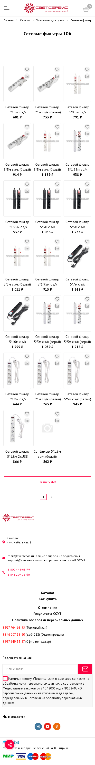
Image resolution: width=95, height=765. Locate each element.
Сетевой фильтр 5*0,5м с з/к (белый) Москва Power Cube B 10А (77, 110)
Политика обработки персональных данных (47, 620)
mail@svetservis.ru (21, 556)
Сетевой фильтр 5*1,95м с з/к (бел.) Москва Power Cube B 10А (47, 282)
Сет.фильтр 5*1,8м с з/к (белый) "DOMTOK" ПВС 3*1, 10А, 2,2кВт (47, 454)
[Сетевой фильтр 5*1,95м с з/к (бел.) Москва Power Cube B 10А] (47, 256)
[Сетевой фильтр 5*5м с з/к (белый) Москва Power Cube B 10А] (47, 141)
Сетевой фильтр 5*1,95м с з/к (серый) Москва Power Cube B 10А (77, 167)
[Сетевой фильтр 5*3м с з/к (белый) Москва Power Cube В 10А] (17, 256)
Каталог (47, 593)
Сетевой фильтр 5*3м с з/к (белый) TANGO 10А (47, 397)
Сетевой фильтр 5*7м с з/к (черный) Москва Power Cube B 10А (77, 282)
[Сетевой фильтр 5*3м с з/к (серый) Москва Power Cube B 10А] (47, 313)
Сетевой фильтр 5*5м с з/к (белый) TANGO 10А (77, 397)
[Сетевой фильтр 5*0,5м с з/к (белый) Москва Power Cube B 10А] (77, 84)
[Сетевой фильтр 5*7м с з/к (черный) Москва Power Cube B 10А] (77, 256)
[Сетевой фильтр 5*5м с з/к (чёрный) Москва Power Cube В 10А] (77, 198)
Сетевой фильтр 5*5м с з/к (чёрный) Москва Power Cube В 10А (77, 225)
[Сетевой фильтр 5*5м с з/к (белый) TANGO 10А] (77, 371)
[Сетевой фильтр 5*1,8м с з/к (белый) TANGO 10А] (17, 371)
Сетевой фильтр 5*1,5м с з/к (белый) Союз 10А (17, 110)
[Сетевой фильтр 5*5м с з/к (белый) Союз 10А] (17, 141)
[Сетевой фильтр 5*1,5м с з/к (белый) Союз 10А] (17, 84)
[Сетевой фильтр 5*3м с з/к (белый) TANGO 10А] (47, 371)
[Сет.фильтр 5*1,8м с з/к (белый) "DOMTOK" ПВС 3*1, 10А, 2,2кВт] (47, 428)
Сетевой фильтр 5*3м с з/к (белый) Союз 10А (47, 110)
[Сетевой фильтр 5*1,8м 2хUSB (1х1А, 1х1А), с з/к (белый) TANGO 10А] (17, 428)
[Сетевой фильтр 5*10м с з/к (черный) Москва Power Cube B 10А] (17, 313)
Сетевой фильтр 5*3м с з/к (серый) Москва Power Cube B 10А (47, 339)
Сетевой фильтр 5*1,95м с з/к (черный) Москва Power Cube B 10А (17, 225)
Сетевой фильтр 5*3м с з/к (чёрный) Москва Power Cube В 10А (47, 225)
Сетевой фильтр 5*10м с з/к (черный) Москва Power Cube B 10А (17, 339)
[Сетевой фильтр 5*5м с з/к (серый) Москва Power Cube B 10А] (77, 313)
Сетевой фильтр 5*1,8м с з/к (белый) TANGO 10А (17, 397)
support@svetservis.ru (23, 560)
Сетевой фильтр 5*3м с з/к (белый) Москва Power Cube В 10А (17, 282)
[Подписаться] (85, 669)
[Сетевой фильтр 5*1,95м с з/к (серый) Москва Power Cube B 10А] (77, 141)
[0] (86, 10)
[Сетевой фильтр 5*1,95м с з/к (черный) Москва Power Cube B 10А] (17, 198)
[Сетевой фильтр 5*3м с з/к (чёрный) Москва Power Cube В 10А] (47, 198)
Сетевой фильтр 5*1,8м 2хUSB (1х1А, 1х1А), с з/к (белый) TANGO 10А (17, 454)
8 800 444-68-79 (19, 569)
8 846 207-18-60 (19, 574)
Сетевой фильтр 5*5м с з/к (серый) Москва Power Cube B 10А (77, 339)
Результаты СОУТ (47, 613)
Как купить (48, 599)
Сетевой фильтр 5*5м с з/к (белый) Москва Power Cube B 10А (47, 167)
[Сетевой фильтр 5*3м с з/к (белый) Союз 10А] (47, 84)
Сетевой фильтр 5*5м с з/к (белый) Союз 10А (17, 167)
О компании (47, 607)
